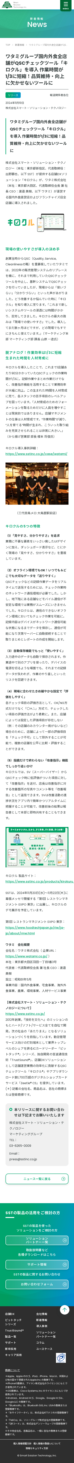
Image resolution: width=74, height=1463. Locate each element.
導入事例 (41, 1326)
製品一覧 (10, 1336)
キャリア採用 (13, 1355)
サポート (10, 1343)
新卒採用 (10, 1349)
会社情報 (41, 1314)
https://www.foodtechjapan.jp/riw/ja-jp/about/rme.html (35, 930)
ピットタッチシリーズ (13, 1322)
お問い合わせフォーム (37, 1284)
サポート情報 (37, 1264)
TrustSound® (14, 1330)
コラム (40, 1343)
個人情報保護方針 (22, 1443)
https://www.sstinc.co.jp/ (25, 1014)
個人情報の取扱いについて (47, 1443)
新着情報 (19, 45)
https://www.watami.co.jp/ (26, 956)
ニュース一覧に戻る (37, 1179)
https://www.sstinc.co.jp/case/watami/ (36, 454)
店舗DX (9, 1314)
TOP (8, 45)
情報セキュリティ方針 (37, 1448)
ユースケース (44, 1349)
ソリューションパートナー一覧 (37, 1240)
